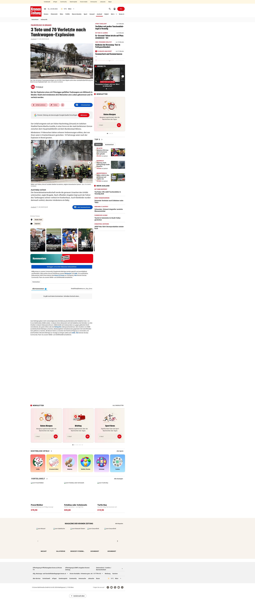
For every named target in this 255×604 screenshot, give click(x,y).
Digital (106, 14)
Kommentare (83, 105)
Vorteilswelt (47, 1)
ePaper (55, 1)
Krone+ (46, 14)
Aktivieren (83, 115)
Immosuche (93, 1)
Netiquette (68, 273)
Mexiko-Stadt (38, 219)
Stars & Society (76, 14)
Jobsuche (102, 1)
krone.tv (121, 14)
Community (63, 1)
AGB (75, 273)
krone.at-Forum (59, 275)
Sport (85, 14)
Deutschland (35, 19)
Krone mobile (83, 1)
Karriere (115, 573)
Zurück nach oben (78, 596)
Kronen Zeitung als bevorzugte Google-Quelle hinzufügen (62, 115)
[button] (116, 14)
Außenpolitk (44, 19)
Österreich (54, 14)
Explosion (37, 223)
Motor (113, 14)
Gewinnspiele (73, 1)
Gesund (92, 14)
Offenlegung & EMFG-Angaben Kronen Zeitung (77, 568)
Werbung (107, 573)
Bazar (110, 1)
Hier (75, 275)
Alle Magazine (119, 523)
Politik (67, 14)
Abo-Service (36, 578)
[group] (37, 240)
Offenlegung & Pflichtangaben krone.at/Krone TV (47, 568)
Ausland (99, 14)
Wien (61, 14)
